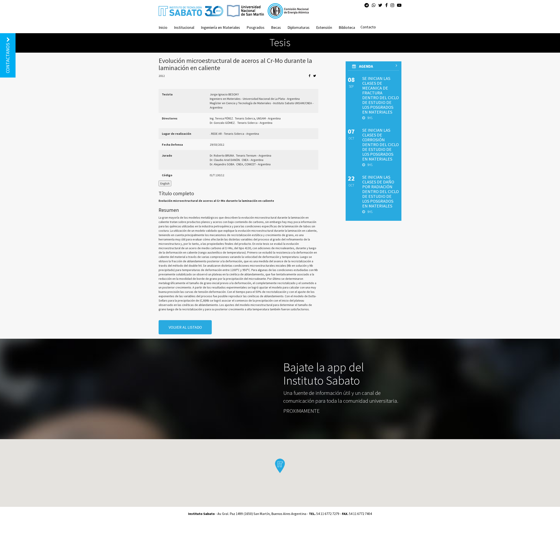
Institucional (184, 27)
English (165, 183)
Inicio (163, 27)
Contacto (368, 26)
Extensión (324, 27)
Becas (276, 27)
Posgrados (255, 27)
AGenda (365, 66)
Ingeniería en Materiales (220, 27)
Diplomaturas (298, 27)
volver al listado (185, 327)
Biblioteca (347, 27)
